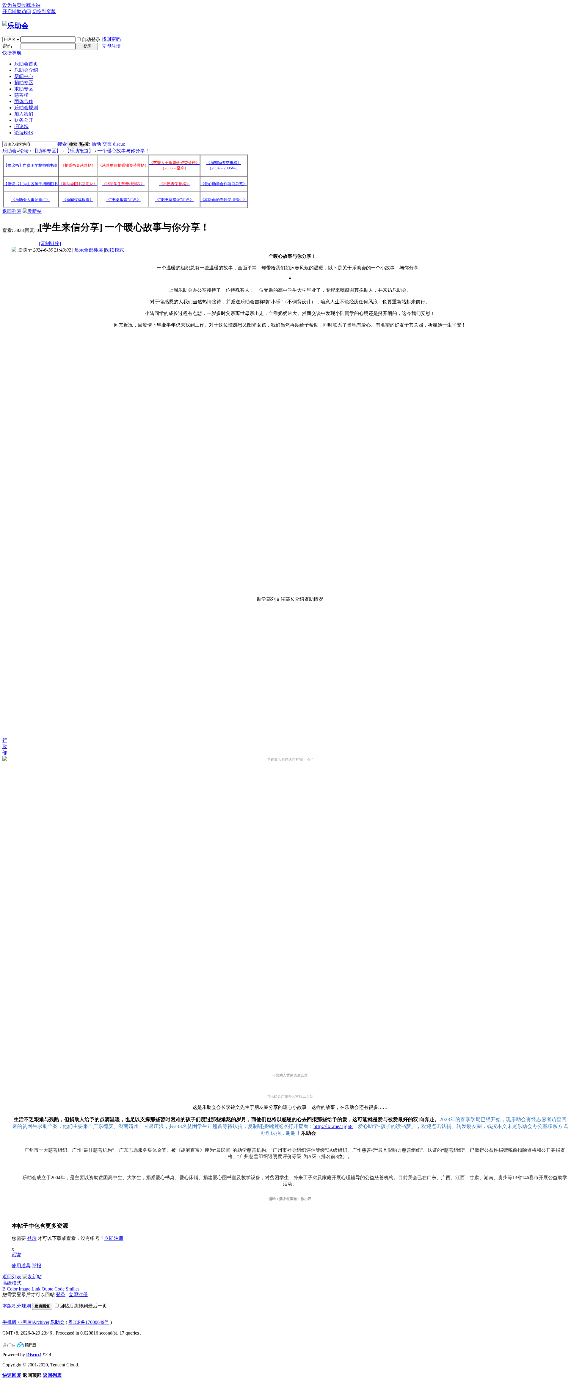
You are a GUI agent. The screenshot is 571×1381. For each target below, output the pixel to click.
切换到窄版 (44, 11)
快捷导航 (11, 52)
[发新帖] (32, 211)
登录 (32, 1238)
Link (36, 1288)
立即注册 (111, 46)
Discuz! (33, 1354)
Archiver (41, 1322)
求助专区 (23, 88)
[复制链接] (50, 243)
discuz (119, 143)
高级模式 (11, 1282)
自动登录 (91, 39)
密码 (7, 46)
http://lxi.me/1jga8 (333, 1126)
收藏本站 (30, 5)
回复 (16, 1254)
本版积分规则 (16, 1305)
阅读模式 (114, 249)
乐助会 (9, 150)
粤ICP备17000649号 (88, 1322)
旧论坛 (21, 126)
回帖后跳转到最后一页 (83, 1305)
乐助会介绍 (26, 70)
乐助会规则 (26, 107)
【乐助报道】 (79, 150)
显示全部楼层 (88, 249)
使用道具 (21, 1265)
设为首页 (11, 5)
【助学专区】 (46, 150)
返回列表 (11, 211)
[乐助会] (15, 25)
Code (59, 1288)
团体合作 (23, 101)
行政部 (4, 746)
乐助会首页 (26, 63)
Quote (47, 1288)
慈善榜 (21, 95)
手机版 (9, 1322)
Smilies (72, 1288)
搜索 (62, 143)
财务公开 (23, 120)
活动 (96, 143)
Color (12, 1288)
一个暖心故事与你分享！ (123, 150)
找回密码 (111, 39)
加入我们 (23, 113)
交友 (107, 143)
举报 (36, 1265)
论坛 (23, 132)
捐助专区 (23, 82)
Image (24, 1288)
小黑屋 (25, 1322)
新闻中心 (23, 76)
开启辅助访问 (16, 11)
